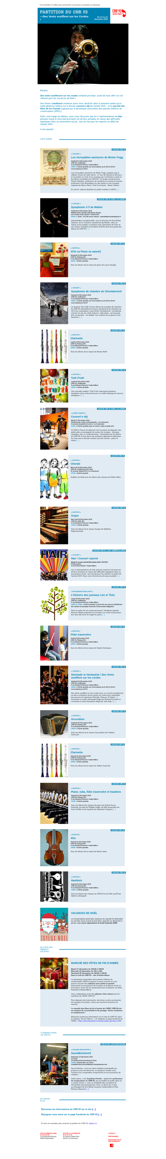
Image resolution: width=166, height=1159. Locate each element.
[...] (117, 189)
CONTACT (111, 1133)
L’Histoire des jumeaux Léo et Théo (93, 595)
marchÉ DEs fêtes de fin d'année (94, 963)
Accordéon (77, 719)
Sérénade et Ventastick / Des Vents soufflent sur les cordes (92, 676)
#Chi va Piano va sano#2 (86, 251)
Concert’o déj (79, 416)
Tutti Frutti (77, 377)
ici (99, 5)
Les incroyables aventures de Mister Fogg (97, 157)
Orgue (75, 515)
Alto (73, 838)
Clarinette (77, 338)
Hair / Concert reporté (84, 558)
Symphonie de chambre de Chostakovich (96, 291)
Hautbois (76, 880)
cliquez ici (93, 1123)
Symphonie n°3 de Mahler (87, 207)
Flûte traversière (81, 634)
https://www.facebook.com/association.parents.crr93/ (99, 1021)
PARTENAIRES (113, 1136)
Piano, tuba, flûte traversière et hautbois (96, 791)
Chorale (75, 463)
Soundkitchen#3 (81, 1053)
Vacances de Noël (84, 913)
